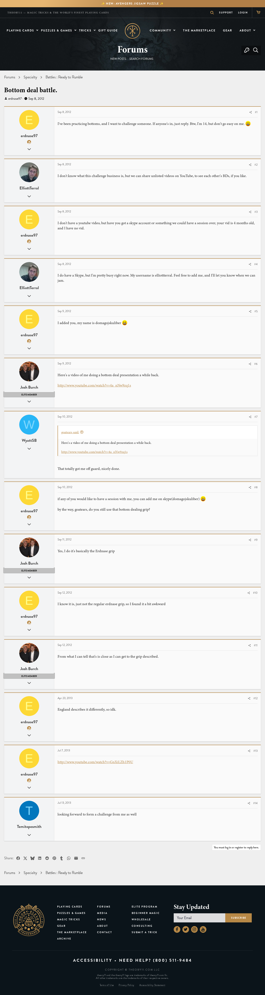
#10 (255, 593)
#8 (256, 487)
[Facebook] (177, 929)
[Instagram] (194, 929)
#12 (255, 698)
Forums (104, 907)
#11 (256, 645)
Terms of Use (107, 985)
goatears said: (70, 432)
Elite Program (144, 907)
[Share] (250, 112)
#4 (256, 264)
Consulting (142, 926)
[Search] (255, 50)
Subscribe (238, 918)
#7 (256, 417)
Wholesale (141, 919)
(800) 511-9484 (172, 960)
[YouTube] (203, 929)
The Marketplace (72, 932)
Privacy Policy (126, 985)
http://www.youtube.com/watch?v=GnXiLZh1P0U (95, 761)
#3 (256, 212)
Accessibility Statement (152, 985)
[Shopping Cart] (258, 12)
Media (102, 913)
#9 (256, 540)
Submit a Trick (145, 932)
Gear (61, 926)
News (101, 919)
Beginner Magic (146, 913)
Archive (64, 939)
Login (243, 12)
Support (226, 12)
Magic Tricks (68, 919)
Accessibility (92, 960)
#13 (255, 751)
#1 (256, 112)
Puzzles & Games (71, 913)
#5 (256, 311)
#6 (256, 364)
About (102, 926)
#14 (255, 803)
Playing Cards (70, 907)
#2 (256, 165)
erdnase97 (15, 98)
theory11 (28, 920)
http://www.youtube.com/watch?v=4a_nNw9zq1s (94, 385)
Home (132, 31)
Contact (104, 932)
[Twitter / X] (185, 929)
